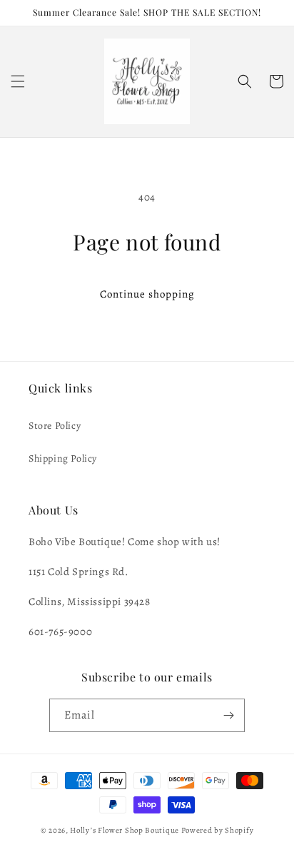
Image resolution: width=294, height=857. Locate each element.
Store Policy (55, 425)
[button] (18, 81)
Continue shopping (147, 294)
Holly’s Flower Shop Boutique (125, 830)
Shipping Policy (63, 458)
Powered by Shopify (217, 830)
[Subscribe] (228, 715)
